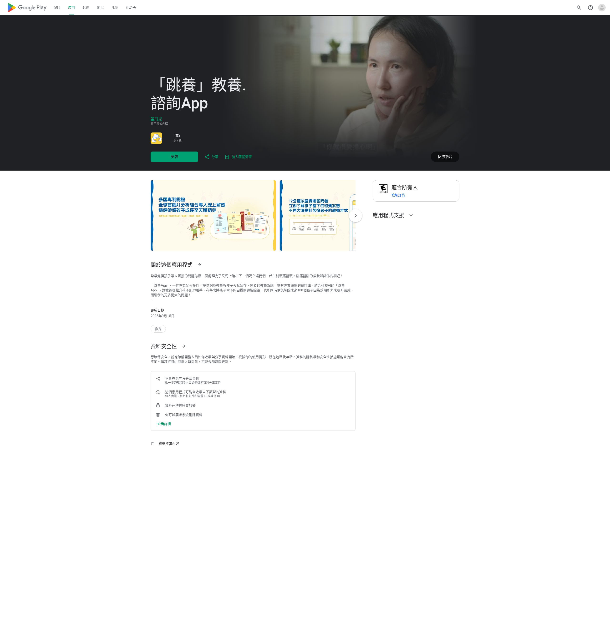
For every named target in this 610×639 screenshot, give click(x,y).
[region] (217, 138)
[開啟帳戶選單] (602, 7)
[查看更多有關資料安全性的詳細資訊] (164, 424)
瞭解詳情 (398, 195)
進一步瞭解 (172, 383)
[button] (213, 215)
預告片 (444, 157)
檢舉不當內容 (165, 443)
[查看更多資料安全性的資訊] (183, 346)
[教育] (158, 328)
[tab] (57, 7)
